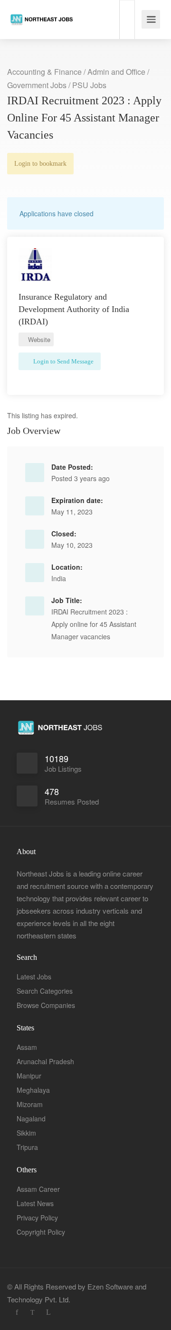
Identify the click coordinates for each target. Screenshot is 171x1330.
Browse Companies (46, 1005)
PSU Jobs (89, 85)
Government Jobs (36, 85)
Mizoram (30, 1104)
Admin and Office (116, 71)
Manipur (29, 1075)
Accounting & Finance (44, 71)
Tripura (27, 1147)
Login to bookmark (40, 163)
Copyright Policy (41, 1232)
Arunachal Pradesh (45, 1061)
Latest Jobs (34, 976)
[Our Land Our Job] (42, 9)
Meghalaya (33, 1090)
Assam (27, 1047)
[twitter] (32, 1312)
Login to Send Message (63, 361)
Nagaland (31, 1118)
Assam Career (38, 1189)
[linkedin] (48, 1312)
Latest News (35, 1203)
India (58, 578)
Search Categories (45, 991)
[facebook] (17, 1312)
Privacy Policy (37, 1217)
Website (38, 339)
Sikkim (26, 1133)
